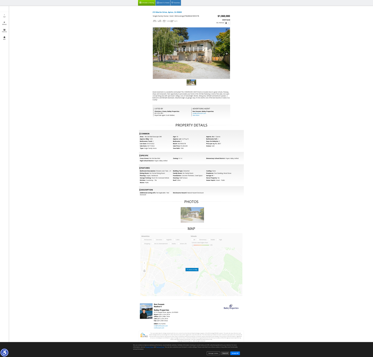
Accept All (235, 353)
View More (196, 115)
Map (4, 39)
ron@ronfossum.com (199, 113)
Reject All (225, 353)
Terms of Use (160, 347)
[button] (4, 352)
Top (4, 17)
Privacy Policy (149, 347)
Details (4, 24)
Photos (4, 32)
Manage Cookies (213, 353)
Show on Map (192, 269)
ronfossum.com (159, 328)
